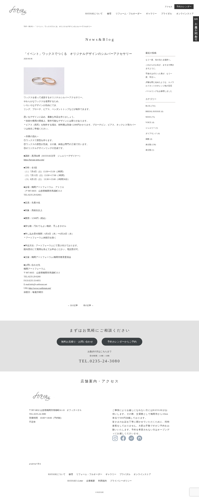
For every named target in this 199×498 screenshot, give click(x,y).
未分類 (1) (150, 150)
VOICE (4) (150, 122)
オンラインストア (185, 14)
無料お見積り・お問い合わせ (77, 341)
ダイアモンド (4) (153, 134)
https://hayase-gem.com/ (34, 160)
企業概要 (90, 481)
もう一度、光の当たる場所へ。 (159, 60)
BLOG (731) (150, 106)
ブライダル (166, 14)
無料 (196, 28)
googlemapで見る (35, 464)
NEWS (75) (150, 117)
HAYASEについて (94, 14)
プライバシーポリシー (121, 481)
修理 (109, 14)
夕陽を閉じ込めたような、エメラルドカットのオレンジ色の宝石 (160, 84)
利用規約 (102, 481)
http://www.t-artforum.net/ (40, 288)
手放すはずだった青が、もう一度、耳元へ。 (159, 75)
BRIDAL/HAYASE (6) (154, 111)
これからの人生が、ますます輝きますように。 (160, 66)
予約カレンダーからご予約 (122, 341)
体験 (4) (149, 139)
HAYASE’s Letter (75, 481)
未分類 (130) (151, 145)
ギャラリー (151, 14)
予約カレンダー (184, 6)
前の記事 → (88, 305)
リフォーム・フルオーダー (129, 14)
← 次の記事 (73, 305)
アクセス (168, 7)
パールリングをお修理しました (159, 91)
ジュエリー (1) (152, 128)
